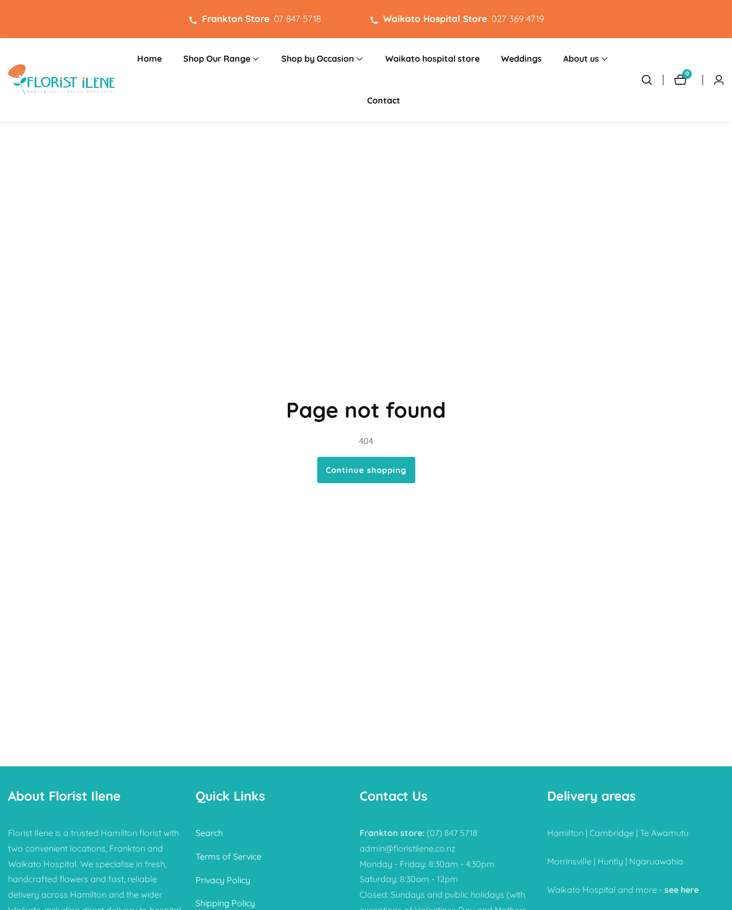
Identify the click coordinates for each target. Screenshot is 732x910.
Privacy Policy (223, 880)
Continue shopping (366, 470)
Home (149, 58)
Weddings (521, 58)
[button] (216, 59)
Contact (383, 100)
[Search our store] (647, 80)
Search (209, 832)
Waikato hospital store (432, 58)
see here (681, 889)
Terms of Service (229, 856)
